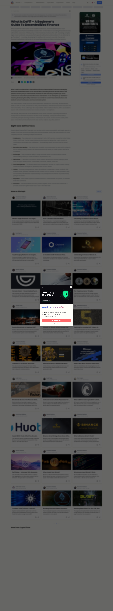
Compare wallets (56, 320)
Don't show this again (56, 323)
